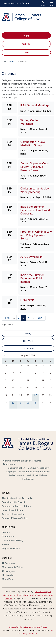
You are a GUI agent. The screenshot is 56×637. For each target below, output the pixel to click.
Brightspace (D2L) (11, 548)
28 (20, 365)
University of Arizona (12, 510)
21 (43, 388)
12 (28, 380)
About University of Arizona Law (18, 498)
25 (20, 395)
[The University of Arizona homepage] (16, 3)
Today (28, 333)
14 (43, 380)
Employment (28, 479)
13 (35, 380)
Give (26, 52)
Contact (6, 532)
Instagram (10, 571)
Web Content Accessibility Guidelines (28, 475)
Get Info (26, 44)
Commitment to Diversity (14, 502)
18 (21, 388)
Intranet (6, 544)
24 (13, 395)
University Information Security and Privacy (28, 627)
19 (28, 388)
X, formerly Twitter (14, 567)
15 (50, 380)
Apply (26, 35)
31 (43, 365)
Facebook (10, 563)
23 (5, 395)
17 (13, 388)
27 (13, 365)
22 (50, 388)
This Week (28, 341)
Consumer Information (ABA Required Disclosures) (22, 462)
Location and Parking (12, 540)
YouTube (9, 579)
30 (35, 365)
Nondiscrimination (16, 468)
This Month (28, 348)
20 (35, 388)
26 (5, 365)
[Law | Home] (28, 17)
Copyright (11, 471)
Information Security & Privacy (34, 471)
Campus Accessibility (38, 468)
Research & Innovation (13, 514)
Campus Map (8, 536)
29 (28, 365)
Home (10, 61)
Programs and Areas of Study (16, 506)
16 (6, 388)
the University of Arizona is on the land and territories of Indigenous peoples (28, 595)
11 (20, 380)
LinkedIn (9, 575)
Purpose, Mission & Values (15, 518)
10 (13, 380)
